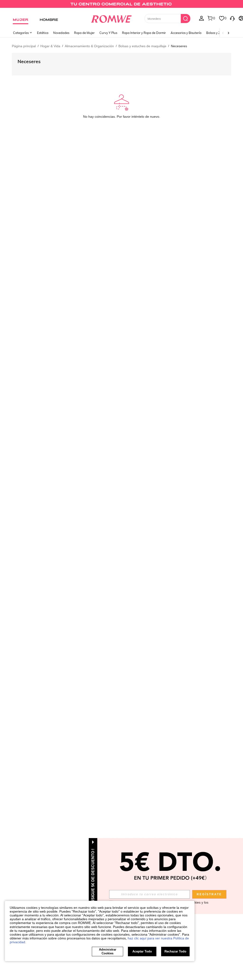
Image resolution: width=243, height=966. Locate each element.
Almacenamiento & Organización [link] (89, 46)
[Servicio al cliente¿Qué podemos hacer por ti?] (232, 18)
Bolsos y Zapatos (218, 33)
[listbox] (201, 18)
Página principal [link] (24, 46)
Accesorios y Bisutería (186, 33)
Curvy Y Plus (108, 33)
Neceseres (29, 61)
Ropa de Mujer (84, 33)
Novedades (61, 33)
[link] (121, 5)
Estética (42, 33)
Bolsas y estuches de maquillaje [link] (142, 46)
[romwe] (111, 18)
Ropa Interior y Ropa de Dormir (144, 33)
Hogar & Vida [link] (50, 46)
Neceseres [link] (179, 46)
